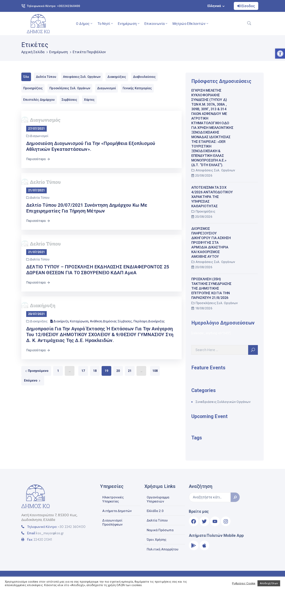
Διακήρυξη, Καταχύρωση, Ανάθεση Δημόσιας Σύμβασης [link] (93, 321)
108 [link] (155, 371)
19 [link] (106, 371)
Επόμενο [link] (30, 380)
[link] (38, 23)
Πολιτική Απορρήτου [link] (163, 549)
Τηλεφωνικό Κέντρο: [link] (56, 527)
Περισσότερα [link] (36, 159)
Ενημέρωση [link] (127, 24)
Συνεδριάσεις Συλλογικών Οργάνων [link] (223, 402)
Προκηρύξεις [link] (205, 211)
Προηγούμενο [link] (38, 371)
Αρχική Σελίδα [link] (33, 52)
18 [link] (95, 371)
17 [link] (83, 371)
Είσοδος (248, 6)
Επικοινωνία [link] (154, 24)
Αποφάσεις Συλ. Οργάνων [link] (215, 170)
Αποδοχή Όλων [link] (269, 583)
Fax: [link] (39, 539)
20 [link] (118, 371)
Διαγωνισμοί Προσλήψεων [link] (112, 522)
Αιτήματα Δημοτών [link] (117, 511)
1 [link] (58, 371)
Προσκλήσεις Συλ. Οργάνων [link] (217, 303)
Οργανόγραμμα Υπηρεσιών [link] (158, 499)
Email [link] (45, 533)
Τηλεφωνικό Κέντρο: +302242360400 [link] (53, 6)
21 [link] (129, 371)
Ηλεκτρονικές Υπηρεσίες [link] (113, 499)
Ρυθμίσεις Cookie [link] (243, 583)
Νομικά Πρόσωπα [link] (160, 530)
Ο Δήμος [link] (83, 24)
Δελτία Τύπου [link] (157, 520)
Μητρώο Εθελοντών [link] (189, 24)
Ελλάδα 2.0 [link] (155, 511)
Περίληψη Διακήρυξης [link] (149, 321)
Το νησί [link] (104, 24)
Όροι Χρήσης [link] (156, 539)
